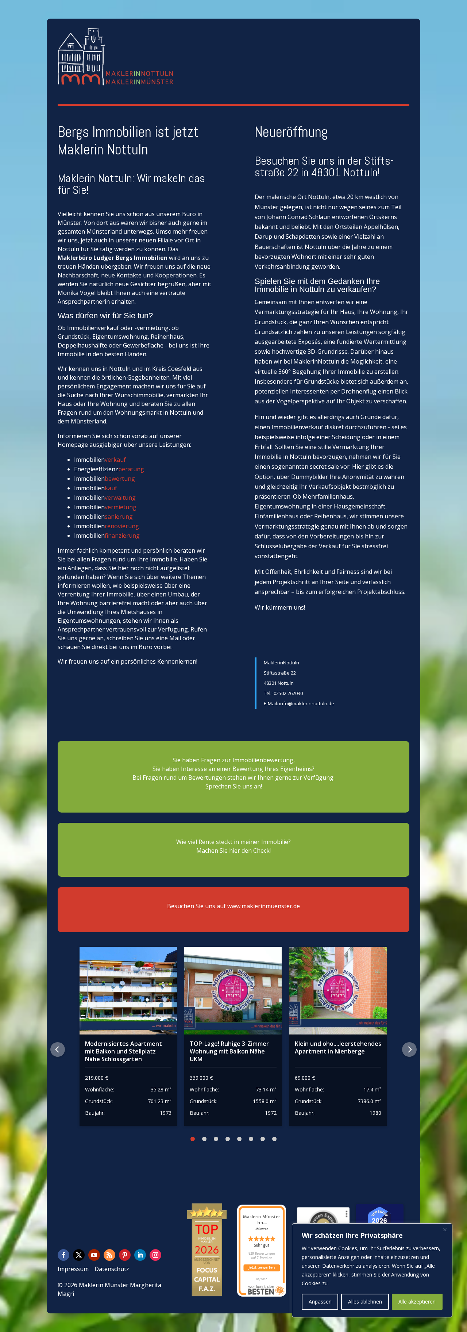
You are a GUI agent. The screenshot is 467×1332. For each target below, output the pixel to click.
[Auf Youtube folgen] (94, 1255)
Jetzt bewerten (261, 1267)
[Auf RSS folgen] (109, 1255)
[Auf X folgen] (79, 1255)
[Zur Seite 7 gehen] (262, 1139)
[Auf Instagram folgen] (155, 1255)
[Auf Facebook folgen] (63, 1255)
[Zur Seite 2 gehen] (204, 1139)
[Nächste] (409, 1049)
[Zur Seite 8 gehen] (274, 1139)
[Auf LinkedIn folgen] (140, 1255)
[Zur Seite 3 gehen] (216, 1139)
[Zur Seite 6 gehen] (251, 1139)
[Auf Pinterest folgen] (125, 1255)
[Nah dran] (444, 1229)
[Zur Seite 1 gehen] (192, 1139)
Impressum (73, 1269)
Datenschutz (111, 1269)
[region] (372, 1270)
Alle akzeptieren (417, 1301)
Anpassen (320, 1301)
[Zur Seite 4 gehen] (227, 1139)
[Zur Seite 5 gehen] (239, 1139)
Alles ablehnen (365, 1301)
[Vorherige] (57, 1049)
